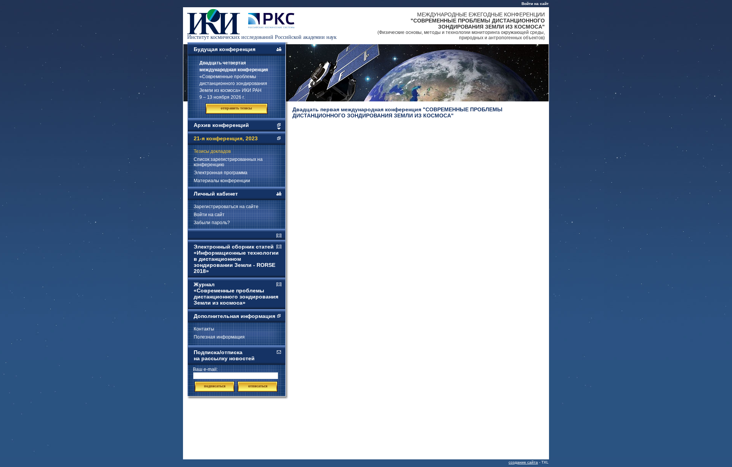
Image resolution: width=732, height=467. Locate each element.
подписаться (214, 386)
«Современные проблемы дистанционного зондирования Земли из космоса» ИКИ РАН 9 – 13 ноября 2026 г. (233, 80)
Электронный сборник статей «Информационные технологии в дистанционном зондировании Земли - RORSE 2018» (236, 259)
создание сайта (523, 462)
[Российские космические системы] (271, 26)
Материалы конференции (222, 180)
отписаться (257, 386)
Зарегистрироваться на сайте (226, 206)
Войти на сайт (535, 4)
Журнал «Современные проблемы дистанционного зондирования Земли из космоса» (236, 293)
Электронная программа (220, 172)
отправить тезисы (236, 108)
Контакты (204, 329)
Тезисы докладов (212, 151)
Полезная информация (219, 337)
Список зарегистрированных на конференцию (228, 162)
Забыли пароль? (212, 222)
